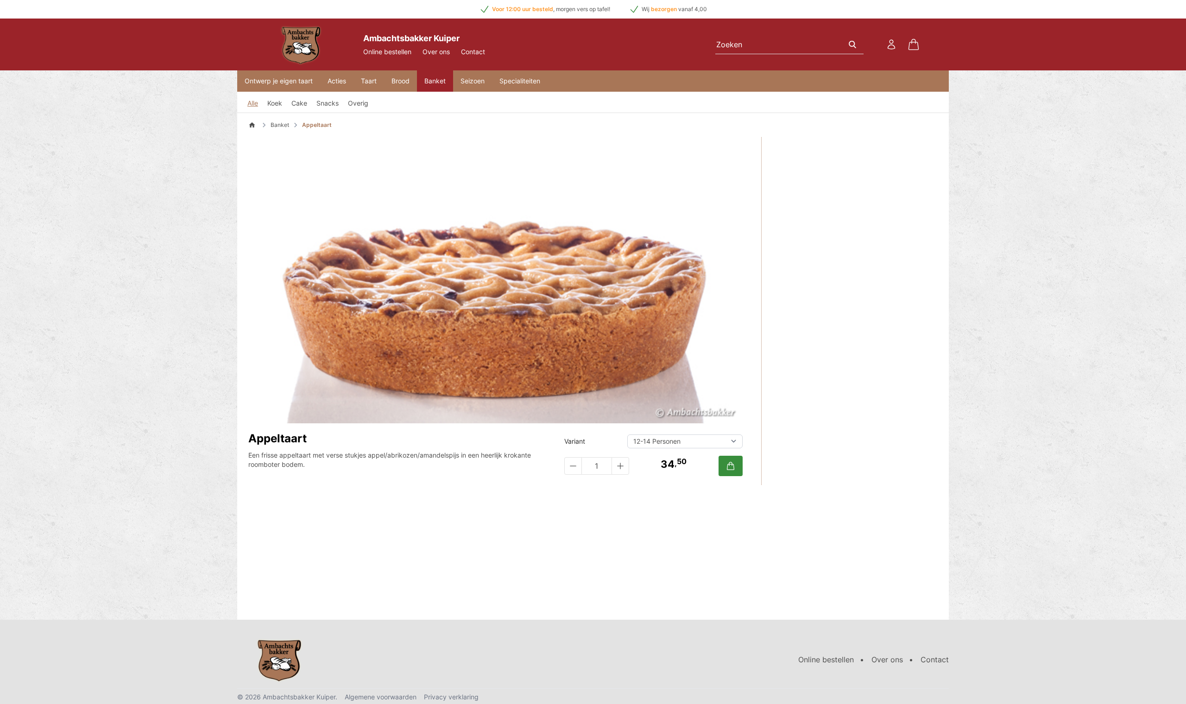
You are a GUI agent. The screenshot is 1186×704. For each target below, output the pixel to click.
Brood (400, 81)
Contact (473, 52)
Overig (358, 103)
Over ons (436, 52)
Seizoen (473, 81)
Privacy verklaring (451, 697)
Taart (369, 81)
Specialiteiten (519, 81)
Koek (274, 103)
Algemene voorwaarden (380, 697)
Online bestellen (387, 52)
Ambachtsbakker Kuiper (299, 697)
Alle (252, 103)
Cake (299, 103)
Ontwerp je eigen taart (279, 81)
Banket (435, 81)
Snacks (327, 103)
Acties (337, 81)
